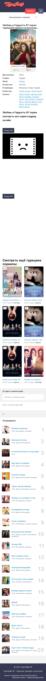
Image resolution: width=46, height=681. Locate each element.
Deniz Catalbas (25, 97)
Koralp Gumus (25, 91)
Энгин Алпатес (31, 104)
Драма (22, 81)
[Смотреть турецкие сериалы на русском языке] (14, 5)
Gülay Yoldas (24, 94)
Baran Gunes (24, 107)
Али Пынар (29, 99)
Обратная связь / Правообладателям (27, 677)
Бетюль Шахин (31, 102)
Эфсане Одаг (36, 94)
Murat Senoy (37, 91)
